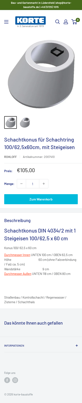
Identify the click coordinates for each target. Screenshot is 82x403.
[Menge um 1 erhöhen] (43, 183)
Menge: (9, 184)
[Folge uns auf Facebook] (7, 380)
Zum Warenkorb (41, 199)
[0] (74, 21)
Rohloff (10, 157)
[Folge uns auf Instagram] (15, 380)
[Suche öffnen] (57, 22)
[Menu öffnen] (6, 21)
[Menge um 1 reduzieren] (21, 183)
